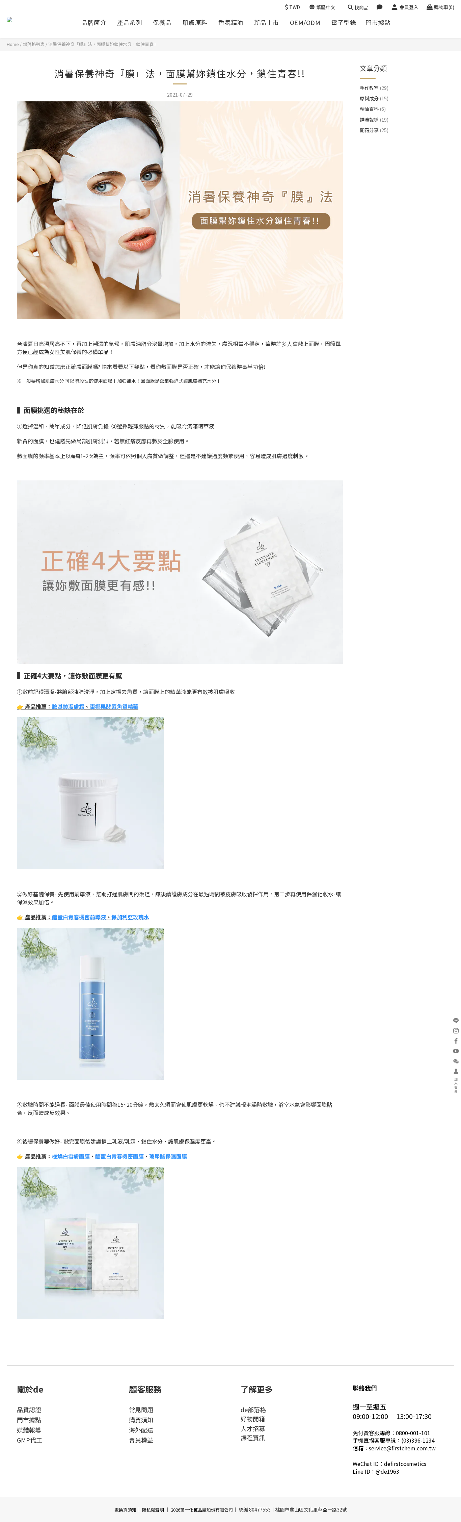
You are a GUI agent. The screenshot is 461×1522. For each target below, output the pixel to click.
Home (13, 44)
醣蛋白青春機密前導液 (79, 917)
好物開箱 (253, 1418)
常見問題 (141, 1409)
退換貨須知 (125, 1509)
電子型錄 (343, 22)
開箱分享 (374, 130)
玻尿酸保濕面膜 (168, 1156)
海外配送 (141, 1429)
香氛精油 (230, 22)
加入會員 (456, 1085)
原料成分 (374, 98)
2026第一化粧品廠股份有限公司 (202, 1509)
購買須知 (141, 1419)
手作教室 (374, 87)
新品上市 (266, 22)
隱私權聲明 (153, 1509)
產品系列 (129, 22)
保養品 (162, 22)
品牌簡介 (93, 22)
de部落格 (253, 1409)
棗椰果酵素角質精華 (114, 706)
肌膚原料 (195, 22)
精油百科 (373, 108)
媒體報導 (374, 119)
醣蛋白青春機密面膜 (119, 1156)
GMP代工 (29, 1440)
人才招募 (253, 1428)
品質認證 (29, 1409)
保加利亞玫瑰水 (130, 917)
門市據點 (377, 22)
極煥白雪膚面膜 (71, 1156)
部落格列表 (34, 44)
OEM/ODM (305, 22)
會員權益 (141, 1440)
